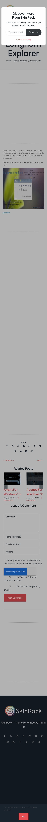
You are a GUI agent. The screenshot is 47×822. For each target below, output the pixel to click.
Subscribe (33, 32)
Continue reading (23, 39)
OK (23, 816)
